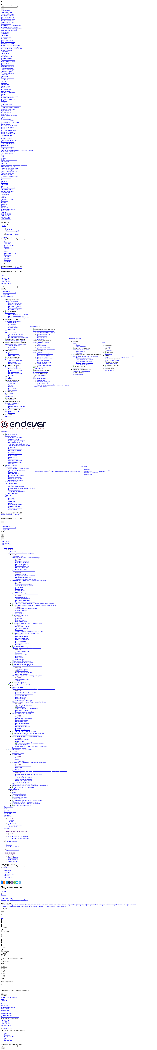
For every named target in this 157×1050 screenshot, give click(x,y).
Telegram (7, 243)
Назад (11, 549)
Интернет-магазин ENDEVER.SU (18, 836)
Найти (3, 1048)
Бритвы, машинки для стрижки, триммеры (28, 774)
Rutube (6, 247)
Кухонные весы (27, 906)
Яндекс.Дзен (8, 248)
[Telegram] (20, 882)
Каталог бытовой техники (9, 997)
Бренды (3, 999)
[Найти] (2, 9)
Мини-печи (18, 618)
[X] (9, 882)
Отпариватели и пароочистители (25, 692)
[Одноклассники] (4, 882)
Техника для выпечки (22, 651)
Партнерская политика (8, 1007)
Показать (3, 995)
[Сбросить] (2, 994)
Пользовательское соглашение (10, 1017)
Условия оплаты (6, 1013)
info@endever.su (7, 237)
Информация (5, 1010)
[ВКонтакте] (2, 882)
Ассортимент (12, 551)
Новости (3, 1004)
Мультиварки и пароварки (23, 584)
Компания (11, 820)
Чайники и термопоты (22, 669)
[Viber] (12, 882)
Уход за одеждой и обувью (23, 705)
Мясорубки (9, 906)
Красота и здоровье (18, 753)
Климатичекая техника (22, 739)
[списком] (2, 909)
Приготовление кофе (21, 636)
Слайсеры (63, 906)
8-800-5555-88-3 (6, 214)
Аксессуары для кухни (22, 679)
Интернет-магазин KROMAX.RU (11, 268)
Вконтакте (7, 242)
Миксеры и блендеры (22, 561)
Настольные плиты (21, 597)
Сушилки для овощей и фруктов (63, 905)
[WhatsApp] (14, 882)
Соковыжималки (20, 574)
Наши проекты (5, 1008)
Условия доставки (6, 1015)
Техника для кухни (17, 556)
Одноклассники (9, 245)
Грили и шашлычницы (22, 626)
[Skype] (17, 882)
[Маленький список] (1, 911)
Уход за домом (19, 717)
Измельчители (17, 906)
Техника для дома (17, 687)
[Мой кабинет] (1, 524)
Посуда (14, 792)
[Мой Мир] (7, 882)
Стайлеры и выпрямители (23, 766)
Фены (17, 758)
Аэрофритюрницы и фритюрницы (26, 608)
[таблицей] (4, 909)
